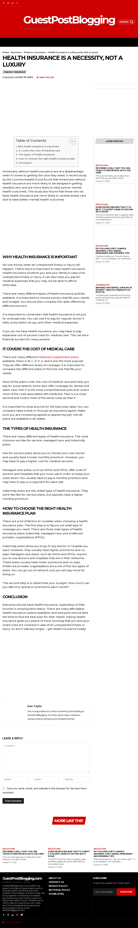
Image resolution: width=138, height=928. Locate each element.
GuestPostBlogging (13, 922)
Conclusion (25, 162)
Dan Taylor (47, 77)
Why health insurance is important (38, 146)
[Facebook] (3, 3)
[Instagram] (8, 3)
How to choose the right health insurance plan (47, 158)
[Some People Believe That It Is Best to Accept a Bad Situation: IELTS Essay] (115, 194)
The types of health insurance (37, 154)
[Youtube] (21, 915)
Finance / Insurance (35, 52)
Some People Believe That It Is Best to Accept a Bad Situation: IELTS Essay (114, 209)
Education (102, 165)
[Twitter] (106, 77)
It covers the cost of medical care (39, 150)
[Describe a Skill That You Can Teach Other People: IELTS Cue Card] (115, 154)
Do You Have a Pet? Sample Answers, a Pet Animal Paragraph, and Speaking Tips (113, 250)
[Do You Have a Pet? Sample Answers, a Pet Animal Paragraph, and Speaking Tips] (115, 235)
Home (6, 52)
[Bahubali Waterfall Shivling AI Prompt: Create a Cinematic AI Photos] (115, 274)
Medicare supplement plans (58, 357)
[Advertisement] (46, 666)
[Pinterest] (17, 3)
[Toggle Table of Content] (71, 141)
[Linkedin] (12, 3)
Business (16, 52)
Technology (103, 285)
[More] (131, 77)
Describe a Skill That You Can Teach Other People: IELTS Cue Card (113, 170)
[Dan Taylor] (15, 712)
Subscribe (126, 892)
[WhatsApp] (123, 77)
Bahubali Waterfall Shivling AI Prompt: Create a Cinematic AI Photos (114, 289)
